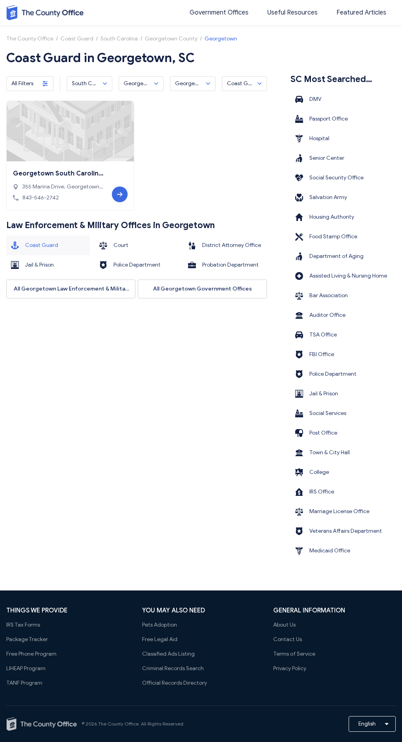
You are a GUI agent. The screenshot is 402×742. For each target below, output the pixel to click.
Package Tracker (27, 639)
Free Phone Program (31, 654)
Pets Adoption (159, 624)
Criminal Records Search (173, 668)
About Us (284, 624)
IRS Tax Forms (23, 624)
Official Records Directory (174, 683)
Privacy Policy (289, 668)
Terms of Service (294, 654)
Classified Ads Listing (168, 654)
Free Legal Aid (159, 639)
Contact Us (287, 639)
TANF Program (24, 683)
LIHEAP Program (26, 668)
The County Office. (119, 724)
